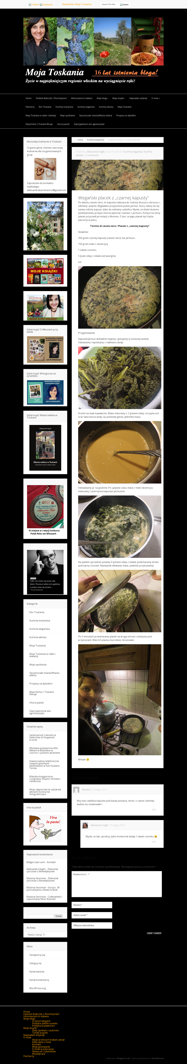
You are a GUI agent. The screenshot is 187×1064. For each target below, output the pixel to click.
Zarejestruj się (37, 955)
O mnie (27, 1037)
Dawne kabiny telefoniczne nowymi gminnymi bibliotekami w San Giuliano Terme (44, 764)
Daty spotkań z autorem (45, 1030)
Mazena (86, 789)
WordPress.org (37, 988)
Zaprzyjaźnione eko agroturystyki (40, 712)
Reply (154, 809)
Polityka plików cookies (45, 1023)
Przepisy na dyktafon (40, 683)
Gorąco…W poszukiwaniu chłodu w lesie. (42, 888)
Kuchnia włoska (37, 637)
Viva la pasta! (36, 702)
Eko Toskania (36, 612)
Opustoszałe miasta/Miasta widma (44, 674)
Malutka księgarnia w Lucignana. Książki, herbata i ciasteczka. (44, 779)
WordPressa (158, 1058)
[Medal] (45, 535)
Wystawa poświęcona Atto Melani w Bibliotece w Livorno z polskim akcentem (44, 750)
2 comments (92, 155)
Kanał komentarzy (39, 980)
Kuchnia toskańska (39, 620)
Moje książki (30, 1028)
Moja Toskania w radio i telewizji (42, 655)
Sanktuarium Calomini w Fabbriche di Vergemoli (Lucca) (42, 737)
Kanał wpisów (36, 971)
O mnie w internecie (43, 1049)
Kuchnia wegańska (95, 139)
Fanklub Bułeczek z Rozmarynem (41, 1014)
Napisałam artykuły (34, 1035)
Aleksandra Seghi (96, 151)
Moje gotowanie (41, 1046)
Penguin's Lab (123, 1058)
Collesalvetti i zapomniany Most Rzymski (44, 898)
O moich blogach (41, 1021)
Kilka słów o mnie (41, 1042)
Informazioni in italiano (36, 1016)
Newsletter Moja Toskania (76, 4)
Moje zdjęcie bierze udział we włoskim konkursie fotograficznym (45, 792)
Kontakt (51, 862)
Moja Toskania (37, 645)
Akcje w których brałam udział (48, 1039)
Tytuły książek (40, 1032)
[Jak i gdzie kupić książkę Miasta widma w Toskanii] (45, 448)
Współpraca (38, 1053)
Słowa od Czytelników (44, 1051)
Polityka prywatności (43, 1025)
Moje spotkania (37, 664)
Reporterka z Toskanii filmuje (41, 693)
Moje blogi (29, 1018)
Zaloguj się (35, 963)
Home (80, 139)
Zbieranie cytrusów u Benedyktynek (42, 870)
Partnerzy (28, 1056)
